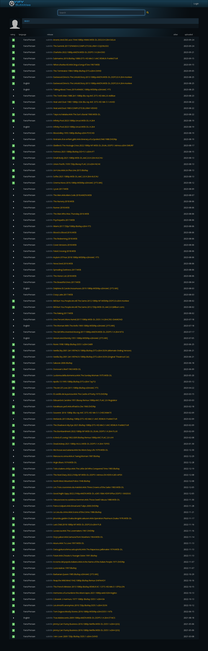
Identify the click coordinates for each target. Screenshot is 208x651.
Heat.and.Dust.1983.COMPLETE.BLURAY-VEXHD (71, 108)
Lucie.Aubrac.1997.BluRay (61, 568)
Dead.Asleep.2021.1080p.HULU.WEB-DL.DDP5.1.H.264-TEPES (78, 443)
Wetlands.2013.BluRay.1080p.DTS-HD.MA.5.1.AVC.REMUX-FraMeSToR (81, 419)
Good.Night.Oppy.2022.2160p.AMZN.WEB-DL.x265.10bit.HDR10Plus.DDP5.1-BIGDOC (88, 493)
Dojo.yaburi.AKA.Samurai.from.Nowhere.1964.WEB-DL (74, 537)
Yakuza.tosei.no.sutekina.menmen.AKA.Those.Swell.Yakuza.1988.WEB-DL (83, 499)
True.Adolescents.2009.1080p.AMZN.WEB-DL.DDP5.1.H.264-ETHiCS (80, 617)
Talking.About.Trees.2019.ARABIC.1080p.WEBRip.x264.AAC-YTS (78, 89)
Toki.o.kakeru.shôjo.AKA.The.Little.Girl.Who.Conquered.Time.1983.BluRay (83, 468)
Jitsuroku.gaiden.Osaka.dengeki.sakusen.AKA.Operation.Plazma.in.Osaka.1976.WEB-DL (89, 518)
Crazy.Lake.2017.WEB (59, 294)
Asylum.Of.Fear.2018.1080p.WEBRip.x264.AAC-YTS (72, 257)
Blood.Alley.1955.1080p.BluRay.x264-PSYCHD (70, 133)
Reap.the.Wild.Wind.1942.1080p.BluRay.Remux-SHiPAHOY (75, 580)
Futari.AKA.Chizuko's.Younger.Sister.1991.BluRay (71, 555)
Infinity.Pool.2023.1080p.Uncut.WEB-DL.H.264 (70, 120)
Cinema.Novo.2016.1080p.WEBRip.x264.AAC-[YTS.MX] (74, 182)
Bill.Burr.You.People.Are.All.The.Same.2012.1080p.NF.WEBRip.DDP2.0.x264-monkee (87, 300)
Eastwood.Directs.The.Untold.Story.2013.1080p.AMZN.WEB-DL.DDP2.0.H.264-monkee (89, 77)
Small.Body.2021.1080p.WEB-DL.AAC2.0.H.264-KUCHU (74, 157)
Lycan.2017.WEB (57, 189)
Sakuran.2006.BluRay (59, 363)
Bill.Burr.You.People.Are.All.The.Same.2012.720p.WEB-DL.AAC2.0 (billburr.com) (85, 307)
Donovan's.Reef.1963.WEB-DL (63, 369)
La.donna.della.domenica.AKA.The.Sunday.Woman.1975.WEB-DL (79, 375)
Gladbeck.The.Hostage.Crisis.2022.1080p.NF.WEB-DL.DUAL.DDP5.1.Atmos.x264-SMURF (89, 145)
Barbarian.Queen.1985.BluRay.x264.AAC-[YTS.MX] (72, 574)
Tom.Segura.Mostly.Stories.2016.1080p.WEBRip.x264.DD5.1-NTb (79, 611)
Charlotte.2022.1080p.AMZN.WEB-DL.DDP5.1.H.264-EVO (75, 52)
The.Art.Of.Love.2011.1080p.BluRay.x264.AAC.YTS (72, 387)
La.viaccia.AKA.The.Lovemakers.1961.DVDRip (70, 530)
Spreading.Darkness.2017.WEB (63, 269)
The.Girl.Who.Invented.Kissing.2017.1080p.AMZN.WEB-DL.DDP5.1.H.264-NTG (85, 332)
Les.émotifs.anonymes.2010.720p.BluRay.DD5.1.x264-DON (76, 605)
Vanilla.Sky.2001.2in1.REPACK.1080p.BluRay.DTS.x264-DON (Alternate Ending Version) (88, 350)
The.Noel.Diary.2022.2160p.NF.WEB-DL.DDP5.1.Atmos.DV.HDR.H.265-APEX (84, 474)
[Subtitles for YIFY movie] (20, 3)
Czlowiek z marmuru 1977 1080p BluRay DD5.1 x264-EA (75, 599)
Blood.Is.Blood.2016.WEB (61, 232)
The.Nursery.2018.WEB (60, 201)
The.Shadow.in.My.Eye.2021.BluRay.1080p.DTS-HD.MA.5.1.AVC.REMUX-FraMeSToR (87, 425)
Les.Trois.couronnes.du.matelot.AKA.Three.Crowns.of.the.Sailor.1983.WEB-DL (85, 487)
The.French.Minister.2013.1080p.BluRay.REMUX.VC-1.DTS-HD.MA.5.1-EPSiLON (85, 586)
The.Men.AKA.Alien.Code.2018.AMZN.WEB (69, 195)
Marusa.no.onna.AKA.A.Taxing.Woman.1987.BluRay (73, 456)
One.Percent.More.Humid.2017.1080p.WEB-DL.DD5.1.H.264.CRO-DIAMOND (84, 319)
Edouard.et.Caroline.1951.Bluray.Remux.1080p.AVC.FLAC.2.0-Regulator (81, 400)
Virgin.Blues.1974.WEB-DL (61, 462)
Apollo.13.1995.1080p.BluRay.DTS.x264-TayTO (71, 381)
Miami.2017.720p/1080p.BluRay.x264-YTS (68, 226)
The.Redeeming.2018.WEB (61, 238)
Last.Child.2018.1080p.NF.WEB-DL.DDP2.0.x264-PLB (73, 524)
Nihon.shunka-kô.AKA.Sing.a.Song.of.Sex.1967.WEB (73, 64)
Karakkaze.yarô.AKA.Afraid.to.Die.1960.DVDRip (71, 406)
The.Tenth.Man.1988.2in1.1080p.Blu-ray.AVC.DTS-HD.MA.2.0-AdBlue (80, 95)
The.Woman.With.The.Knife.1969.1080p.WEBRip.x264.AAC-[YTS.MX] (80, 325)
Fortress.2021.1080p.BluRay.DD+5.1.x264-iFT (70, 151)
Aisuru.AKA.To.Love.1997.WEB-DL (65, 543)
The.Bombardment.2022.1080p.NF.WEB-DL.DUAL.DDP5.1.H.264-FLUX (81, 431)
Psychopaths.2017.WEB (60, 220)
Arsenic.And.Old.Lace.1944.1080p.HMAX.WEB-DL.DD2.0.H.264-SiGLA (80, 39)
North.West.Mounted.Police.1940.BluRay (68, 481)
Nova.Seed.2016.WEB (59, 263)
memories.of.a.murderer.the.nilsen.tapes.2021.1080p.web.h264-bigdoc (81, 593)
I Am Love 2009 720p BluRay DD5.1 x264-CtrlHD (72, 636)
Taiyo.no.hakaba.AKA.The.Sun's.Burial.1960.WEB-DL (73, 114)
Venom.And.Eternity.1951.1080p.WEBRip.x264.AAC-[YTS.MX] (77, 338)
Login (196, 3)
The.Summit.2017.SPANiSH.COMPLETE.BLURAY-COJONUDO (77, 46)
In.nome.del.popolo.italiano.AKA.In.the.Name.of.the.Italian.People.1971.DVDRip (85, 561)
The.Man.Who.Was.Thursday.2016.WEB (67, 213)
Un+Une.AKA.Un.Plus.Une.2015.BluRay (67, 170)
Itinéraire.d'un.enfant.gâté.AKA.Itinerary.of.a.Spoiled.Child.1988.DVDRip (81, 139)
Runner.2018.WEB (57, 207)
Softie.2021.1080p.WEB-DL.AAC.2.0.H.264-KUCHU (72, 176)
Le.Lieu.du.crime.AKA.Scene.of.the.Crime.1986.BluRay (73, 512)
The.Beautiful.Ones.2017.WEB (63, 282)
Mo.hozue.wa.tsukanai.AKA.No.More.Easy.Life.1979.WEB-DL (77, 450)
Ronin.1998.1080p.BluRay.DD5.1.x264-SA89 (69, 344)
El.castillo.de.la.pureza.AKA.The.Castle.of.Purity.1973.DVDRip (77, 394)
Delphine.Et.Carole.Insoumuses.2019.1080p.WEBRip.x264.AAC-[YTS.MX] (82, 288)
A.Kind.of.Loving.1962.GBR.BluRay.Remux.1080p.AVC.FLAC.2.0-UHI (79, 437)
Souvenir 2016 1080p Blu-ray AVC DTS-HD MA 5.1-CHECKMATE (78, 412)
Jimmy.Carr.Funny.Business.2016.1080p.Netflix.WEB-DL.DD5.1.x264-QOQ (83, 624)
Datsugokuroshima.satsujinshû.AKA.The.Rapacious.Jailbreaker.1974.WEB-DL (84, 549)
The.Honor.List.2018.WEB (61, 276)
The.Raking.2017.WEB (59, 313)
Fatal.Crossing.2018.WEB (61, 251)
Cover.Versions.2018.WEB (61, 245)
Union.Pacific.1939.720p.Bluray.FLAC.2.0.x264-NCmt (73, 164)
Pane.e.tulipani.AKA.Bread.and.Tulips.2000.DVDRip (72, 506)
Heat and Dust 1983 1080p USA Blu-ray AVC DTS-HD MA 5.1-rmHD (80, 102)
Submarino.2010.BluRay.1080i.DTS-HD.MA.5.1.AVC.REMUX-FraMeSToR (82, 58)
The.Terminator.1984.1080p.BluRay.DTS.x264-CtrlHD (73, 70)
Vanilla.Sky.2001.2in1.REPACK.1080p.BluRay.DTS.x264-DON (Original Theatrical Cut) (87, 356)
